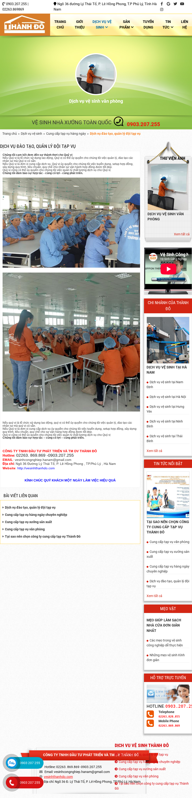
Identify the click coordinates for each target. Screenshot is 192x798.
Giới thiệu (80, 24)
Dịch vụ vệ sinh (101, 24)
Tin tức (166, 24)
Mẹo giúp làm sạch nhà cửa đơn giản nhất (164, 625)
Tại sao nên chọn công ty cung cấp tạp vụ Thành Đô (43, 536)
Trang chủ (60, 24)
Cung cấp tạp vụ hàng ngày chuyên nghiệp (36, 515)
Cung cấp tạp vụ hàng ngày (66, 133)
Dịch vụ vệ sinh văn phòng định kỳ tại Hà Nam (96, 101)
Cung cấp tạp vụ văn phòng (25, 529)
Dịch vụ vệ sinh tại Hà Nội (168, 397)
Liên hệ (184, 24)
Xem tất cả (182, 234)
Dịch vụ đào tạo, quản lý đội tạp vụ (30, 507)
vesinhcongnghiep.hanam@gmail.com (82, 772)
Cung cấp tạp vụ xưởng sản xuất (28, 522)
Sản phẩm (124, 24)
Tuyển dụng (148, 24)
